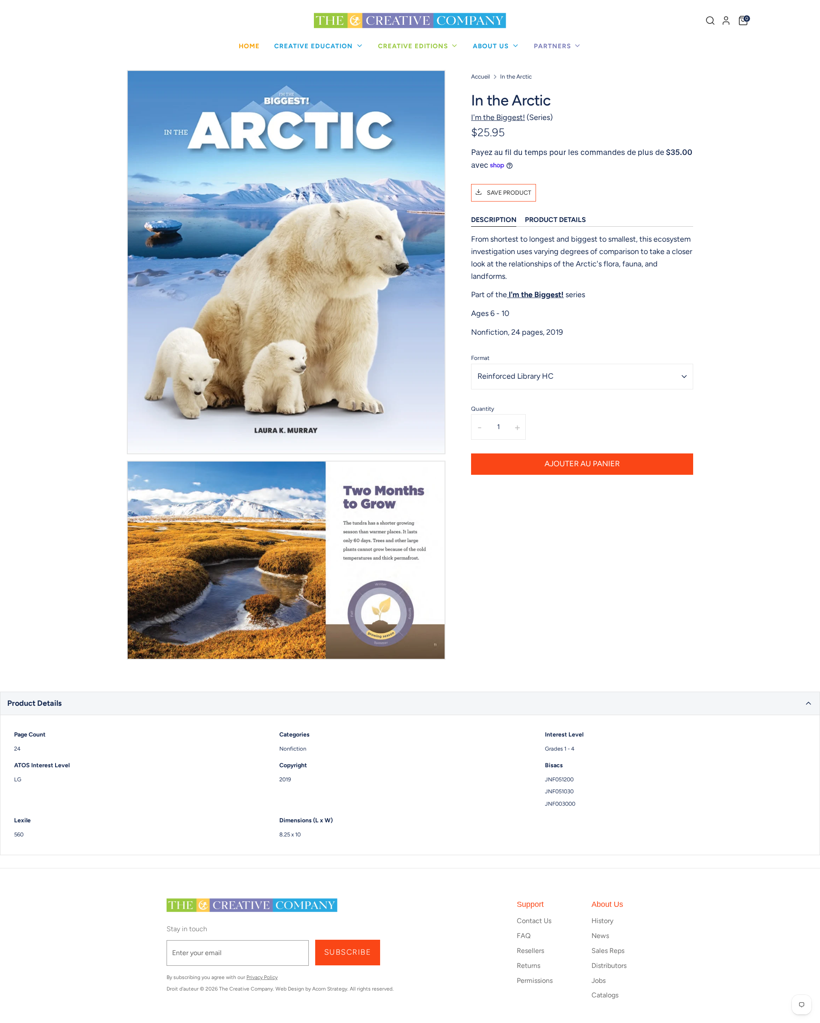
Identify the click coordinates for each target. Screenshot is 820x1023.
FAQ (523, 936)
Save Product (508, 192)
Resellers (530, 951)
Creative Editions (414, 46)
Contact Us (534, 921)
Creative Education (314, 46)
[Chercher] (710, 20)
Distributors (609, 966)
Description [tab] (493, 220)
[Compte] (726, 20)
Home (249, 46)
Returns (528, 966)
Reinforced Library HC (515, 376)
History (602, 921)
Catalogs (605, 995)
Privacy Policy (262, 977)
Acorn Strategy (329, 989)
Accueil (480, 76)
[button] (410, 704)
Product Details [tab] (555, 220)
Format (480, 357)
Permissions (535, 980)
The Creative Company (246, 989)
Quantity (482, 408)
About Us (492, 46)
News (600, 936)
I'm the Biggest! (498, 117)
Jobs (599, 980)
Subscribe (347, 952)
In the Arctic (516, 76)
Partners (553, 46)
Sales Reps (608, 951)
